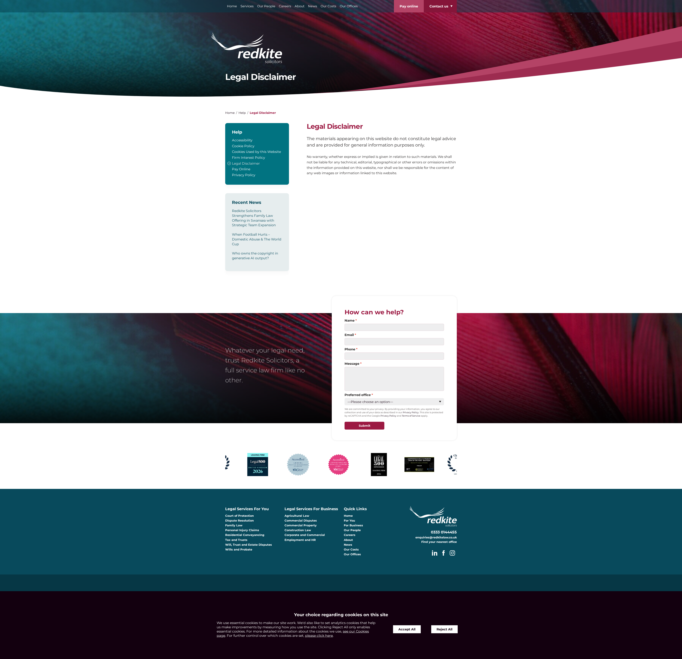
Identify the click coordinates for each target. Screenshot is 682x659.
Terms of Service (411, 415)
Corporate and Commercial (305, 535)
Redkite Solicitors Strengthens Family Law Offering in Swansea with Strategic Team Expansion (254, 218)
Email (349, 335)
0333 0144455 (444, 532)
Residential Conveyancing (244, 535)
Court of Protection (239, 515)
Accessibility (242, 140)
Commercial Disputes (301, 520)
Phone (350, 349)
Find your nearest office (439, 542)
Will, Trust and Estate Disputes (248, 544)
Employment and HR (300, 540)
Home (232, 6)
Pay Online (241, 169)
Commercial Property (301, 525)
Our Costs (328, 6)
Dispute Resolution (239, 520)
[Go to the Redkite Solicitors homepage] (341, 48)
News (312, 6)
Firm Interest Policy (248, 157)
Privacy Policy (243, 175)
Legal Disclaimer (246, 163)
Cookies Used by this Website (256, 152)
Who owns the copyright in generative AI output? (255, 255)
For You (349, 520)
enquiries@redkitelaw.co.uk (436, 537)
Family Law (233, 525)
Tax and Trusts (236, 540)
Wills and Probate (238, 549)
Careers (285, 6)
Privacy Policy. (411, 412)
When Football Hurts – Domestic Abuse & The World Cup (256, 239)
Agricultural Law (297, 515)
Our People (266, 6)
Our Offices (349, 6)
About (299, 6)
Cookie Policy (243, 146)
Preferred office (358, 395)
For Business (353, 525)
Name (349, 320)
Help (242, 113)
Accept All (406, 629)
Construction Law (298, 530)
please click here (319, 635)
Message (352, 363)
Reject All (444, 629)
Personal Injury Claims (242, 530)
